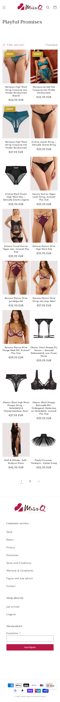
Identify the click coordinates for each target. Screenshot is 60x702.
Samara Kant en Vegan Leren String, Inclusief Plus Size (44, 197)
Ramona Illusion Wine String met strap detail (43, 299)
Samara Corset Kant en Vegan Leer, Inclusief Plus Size (16, 249)
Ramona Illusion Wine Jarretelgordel (16, 299)
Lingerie (11, 614)
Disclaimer (12, 555)
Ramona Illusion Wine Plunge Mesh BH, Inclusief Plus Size (16, 350)
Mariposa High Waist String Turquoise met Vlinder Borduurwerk (16, 144)
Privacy (10, 547)
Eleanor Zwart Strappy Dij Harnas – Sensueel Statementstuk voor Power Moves (44, 351)
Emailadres (13, 633)
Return (10, 539)
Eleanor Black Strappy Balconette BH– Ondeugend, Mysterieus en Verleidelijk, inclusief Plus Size (43, 408)
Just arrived (12, 607)
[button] (4, 7)
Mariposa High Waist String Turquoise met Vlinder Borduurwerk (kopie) (16, 91)
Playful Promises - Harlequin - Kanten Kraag (44, 461)
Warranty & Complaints (19, 570)
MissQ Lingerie (26, 696)
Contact (10, 586)
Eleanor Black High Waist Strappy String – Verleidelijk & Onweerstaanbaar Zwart (16, 406)
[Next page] (38, 481)
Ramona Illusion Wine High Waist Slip (44, 247)
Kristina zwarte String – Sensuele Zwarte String (44, 143)
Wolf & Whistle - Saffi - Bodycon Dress (16, 461)
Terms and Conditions (18, 563)
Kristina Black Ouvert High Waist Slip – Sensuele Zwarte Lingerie (16, 197)
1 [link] (21, 481)
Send (9, 532)
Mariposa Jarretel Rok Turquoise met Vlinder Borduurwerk (43, 89)
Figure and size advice (19, 578)
